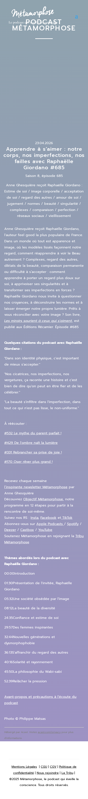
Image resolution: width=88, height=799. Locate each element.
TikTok (66, 517)
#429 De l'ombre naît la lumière (31, 442)
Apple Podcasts (50, 523)
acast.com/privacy (49, 732)
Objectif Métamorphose (43, 499)
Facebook (48, 517)
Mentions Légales (24, 767)
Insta (34, 517)
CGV (53, 767)
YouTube (45, 529)
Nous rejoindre (48, 773)
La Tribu (67, 773)
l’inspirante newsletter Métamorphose (35, 487)
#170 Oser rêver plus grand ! (28, 461)
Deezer (10, 529)
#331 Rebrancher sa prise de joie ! (33, 452)
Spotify (73, 523)
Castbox (27, 529)
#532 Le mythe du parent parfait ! (32, 433)
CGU (44, 767)
